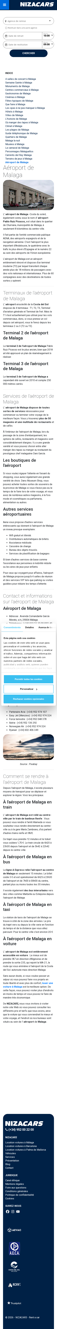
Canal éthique (12, 1180)
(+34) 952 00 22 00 (21, 1129)
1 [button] (27, 1091)
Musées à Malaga (14, 144)
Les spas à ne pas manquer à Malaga (25, 108)
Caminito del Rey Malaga (18, 155)
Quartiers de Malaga (16, 137)
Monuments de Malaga (17, 86)
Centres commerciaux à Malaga (22, 89)
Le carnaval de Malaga (17, 147)
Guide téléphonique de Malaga (21, 133)
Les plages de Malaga (17, 129)
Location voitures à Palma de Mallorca (25, 1149)
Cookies (9, 1198)
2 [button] (30, 1091)
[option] (28, 1069)
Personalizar (26, 689)
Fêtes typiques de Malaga (19, 100)
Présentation (12, 1160)
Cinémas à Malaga (15, 97)
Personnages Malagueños (19, 151)
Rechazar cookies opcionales (28, 699)
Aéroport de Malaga (16, 162)
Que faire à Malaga (15, 104)
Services (10, 1157)
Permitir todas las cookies (28, 679)
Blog (7, 1164)
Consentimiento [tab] (12, 627)
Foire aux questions (15, 1187)
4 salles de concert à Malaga (20, 79)
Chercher (28, 53)
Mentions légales (14, 1184)
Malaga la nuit (12, 140)
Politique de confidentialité (19, 1194)
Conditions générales (16, 1191)
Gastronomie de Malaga (18, 93)
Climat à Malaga (13, 126)
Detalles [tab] (29, 627)
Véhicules (10, 1153)
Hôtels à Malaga (14, 111)
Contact (9, 1167)
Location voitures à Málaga (19, 1142)
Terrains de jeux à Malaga (18, 158)
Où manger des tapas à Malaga (21, 122)
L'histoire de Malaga (16, 118)
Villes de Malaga (14, 115)
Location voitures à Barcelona (21, 1146)
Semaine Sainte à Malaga (18, 82)
